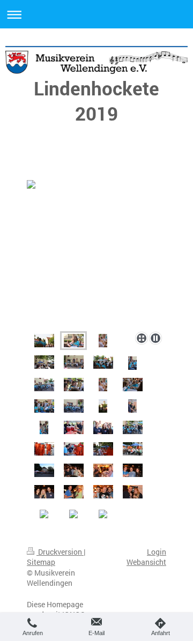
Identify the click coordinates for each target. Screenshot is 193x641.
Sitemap (41, 562)
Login (156, 552)
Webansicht (146, 562)
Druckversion (60, 552)
